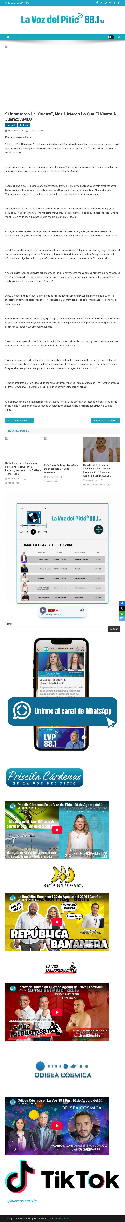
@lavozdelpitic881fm (22, 1201)
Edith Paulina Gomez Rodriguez (97, 485)
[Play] (43, 610)
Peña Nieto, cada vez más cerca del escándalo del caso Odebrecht (61, 469)
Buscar (8, 624)
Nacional (11, 125)
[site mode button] (111, 37)
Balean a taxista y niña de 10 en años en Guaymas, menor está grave (107, 420)
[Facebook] (122, 603)
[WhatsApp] (122, 613)
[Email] (122, 618)
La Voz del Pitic (36, 130)
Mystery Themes (61, 1218)
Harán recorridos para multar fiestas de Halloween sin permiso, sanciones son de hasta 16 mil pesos (23, 468)
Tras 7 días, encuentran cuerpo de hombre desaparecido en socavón (22, 420)
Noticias (24, 125)
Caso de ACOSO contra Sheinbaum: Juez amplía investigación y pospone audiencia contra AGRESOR (97, 470)
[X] (122, 608)
